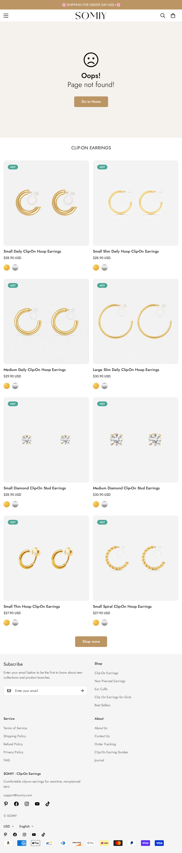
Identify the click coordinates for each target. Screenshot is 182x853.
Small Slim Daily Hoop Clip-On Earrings (126, 251)
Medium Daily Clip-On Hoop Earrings (35, 369)
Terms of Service (15, 728)
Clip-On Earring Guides (111, 752)
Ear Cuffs (101, 689)
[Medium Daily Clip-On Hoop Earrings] (46, 321)
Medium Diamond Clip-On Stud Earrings (126, 488)
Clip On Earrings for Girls (113, 697)
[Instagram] (26, 803)
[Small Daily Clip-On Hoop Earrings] (46, 203)
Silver (15, 267)
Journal (99, 760)
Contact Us (102, 736)
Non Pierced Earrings (110, 681)
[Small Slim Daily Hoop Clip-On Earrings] (135, 203)
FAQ (7, 760)
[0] (173, 15)
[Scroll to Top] (172, 827)
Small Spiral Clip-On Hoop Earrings (122, 606)
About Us (101, 728)
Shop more (91, 641)
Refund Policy (13, 744)
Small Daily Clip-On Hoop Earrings (32, 251)
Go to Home (91, 101)
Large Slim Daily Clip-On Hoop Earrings (126, 369)
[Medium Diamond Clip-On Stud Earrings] (135, 440)
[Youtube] (37, 803)
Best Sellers (102, 705)
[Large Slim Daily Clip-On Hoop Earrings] (135, 321)
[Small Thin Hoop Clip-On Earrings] (46, 558)
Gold (7, 267)
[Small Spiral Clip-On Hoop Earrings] (135, 558)
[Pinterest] (6, 803)
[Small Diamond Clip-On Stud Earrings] (46, 440)
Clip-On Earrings (106, 673)
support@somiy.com (18, 795)
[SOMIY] (91, 16)
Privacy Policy (13, 752)
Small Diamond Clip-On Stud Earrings (35, 488)
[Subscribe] (82, 691)
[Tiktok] (47, 803)
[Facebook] (16, 803)
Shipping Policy (15, 736)
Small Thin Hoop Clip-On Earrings (32, 606)
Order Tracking (105, 744)
